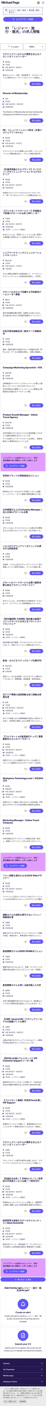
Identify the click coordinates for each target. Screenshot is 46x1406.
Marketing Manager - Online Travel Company (21, 821)
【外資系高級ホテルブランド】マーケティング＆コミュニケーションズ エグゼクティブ (22, 171)
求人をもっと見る (24, 1279)
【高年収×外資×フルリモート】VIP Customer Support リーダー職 (20, 1059)
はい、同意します (10, 1401)
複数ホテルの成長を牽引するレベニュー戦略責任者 (22, 915)
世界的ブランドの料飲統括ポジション (21, 475)
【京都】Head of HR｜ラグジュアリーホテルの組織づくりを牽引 (22, 1020)
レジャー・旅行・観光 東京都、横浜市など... (24, 11)
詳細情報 (23, 1401)
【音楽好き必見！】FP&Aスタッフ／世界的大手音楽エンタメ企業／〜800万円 (23, 1179)
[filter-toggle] (9, 46)
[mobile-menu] (43, 2)
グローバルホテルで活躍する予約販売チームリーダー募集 (22, 293)
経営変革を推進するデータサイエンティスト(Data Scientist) (22, 1221)
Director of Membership (15, 93)
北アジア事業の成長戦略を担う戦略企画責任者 (22, 695)
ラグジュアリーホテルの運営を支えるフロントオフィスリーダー (22, 55)
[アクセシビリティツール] (38, 2)
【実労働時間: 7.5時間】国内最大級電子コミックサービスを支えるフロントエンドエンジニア (22, 621)
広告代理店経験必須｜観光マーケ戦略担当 (22, 332)
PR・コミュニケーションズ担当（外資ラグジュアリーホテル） (22, 131)
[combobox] (34, 47)
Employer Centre (10, 1381)
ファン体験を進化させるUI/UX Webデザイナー (22, 876)
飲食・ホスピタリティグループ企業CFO (22, 660)
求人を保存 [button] (25, 84)
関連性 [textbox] (31, 47)
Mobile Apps (8, 1375)
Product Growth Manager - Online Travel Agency (20, 416)
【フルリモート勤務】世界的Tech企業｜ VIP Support (22, 1101)
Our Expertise (8, 1369)
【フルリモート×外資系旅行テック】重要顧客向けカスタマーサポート (23, 737)
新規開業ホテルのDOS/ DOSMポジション (23, 951)
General (6, 1363)
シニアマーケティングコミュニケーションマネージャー (22, 253)
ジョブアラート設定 (24, 19)
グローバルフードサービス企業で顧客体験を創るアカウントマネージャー (22, 583)
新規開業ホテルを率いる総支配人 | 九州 (22, 985)
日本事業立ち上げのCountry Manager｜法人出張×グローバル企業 (22, 510)
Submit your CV (23, 1344)
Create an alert (23, 1312)
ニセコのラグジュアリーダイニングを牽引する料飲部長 (22, 547)
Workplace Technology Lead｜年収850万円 (23, 779)
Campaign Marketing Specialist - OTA (22, 367)
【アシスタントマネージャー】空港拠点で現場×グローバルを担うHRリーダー (22, 212)
